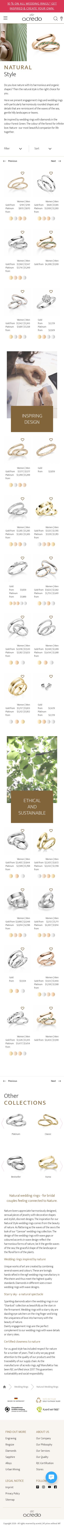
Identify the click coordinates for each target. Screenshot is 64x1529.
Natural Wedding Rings (47, 1387)
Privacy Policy (12, 1493)
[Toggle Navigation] (5, 18)
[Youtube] (51, 1486)
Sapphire (10, 1457)
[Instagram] (45, 1486)
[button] (22, 173)
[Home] (32, 17)
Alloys (8, 1463)
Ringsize (9, 1444)
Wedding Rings (21, 1387)
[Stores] (61, 18)
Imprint (9, 1487)
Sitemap (10, 1499)
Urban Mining (12, 1469)
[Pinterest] (39, 1486)
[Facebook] (55, 1486)
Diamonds (10, 1451)
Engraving (10, 1438)
